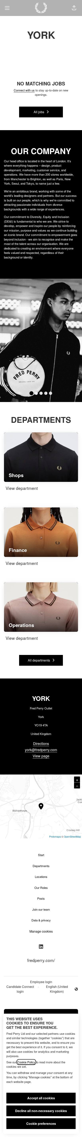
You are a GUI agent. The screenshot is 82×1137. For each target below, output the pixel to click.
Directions (41, 743)
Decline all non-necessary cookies (41, 1110)
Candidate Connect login (20, 989)
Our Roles (41, 887)
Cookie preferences (41, 1123)
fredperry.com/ (41, 960)
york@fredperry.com (41, 749)
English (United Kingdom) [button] (54, 989)
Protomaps (55, 836)
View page (41, 755)
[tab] (31, 393)
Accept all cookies (41, 1098)
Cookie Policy (26, 1062)
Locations (41, 877)
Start (41, 855)
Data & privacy (41, 920)
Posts (41, 898)
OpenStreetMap (72, 836)
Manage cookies (41, 931)
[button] (74, 8)
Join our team (41, 909)
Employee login (41, 982)
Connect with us (24, 90)
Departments (41, 866)
